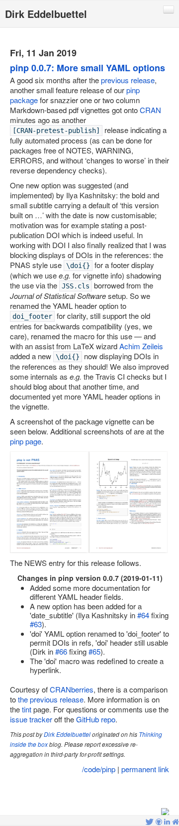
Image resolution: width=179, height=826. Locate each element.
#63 (36, 624)
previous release (128, 80)
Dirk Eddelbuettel (67, 734)
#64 (143, 615)
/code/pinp (98, 769)
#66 (61, 651)
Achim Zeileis (141, 346)
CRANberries (71, 689)
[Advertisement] (89, 791)
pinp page (25, 441)
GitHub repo (95, 719)
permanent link (145, 769)
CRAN (150, 110)
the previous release (51, 699)
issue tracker (31, 719)
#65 (94, 651)
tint (26, 709)
